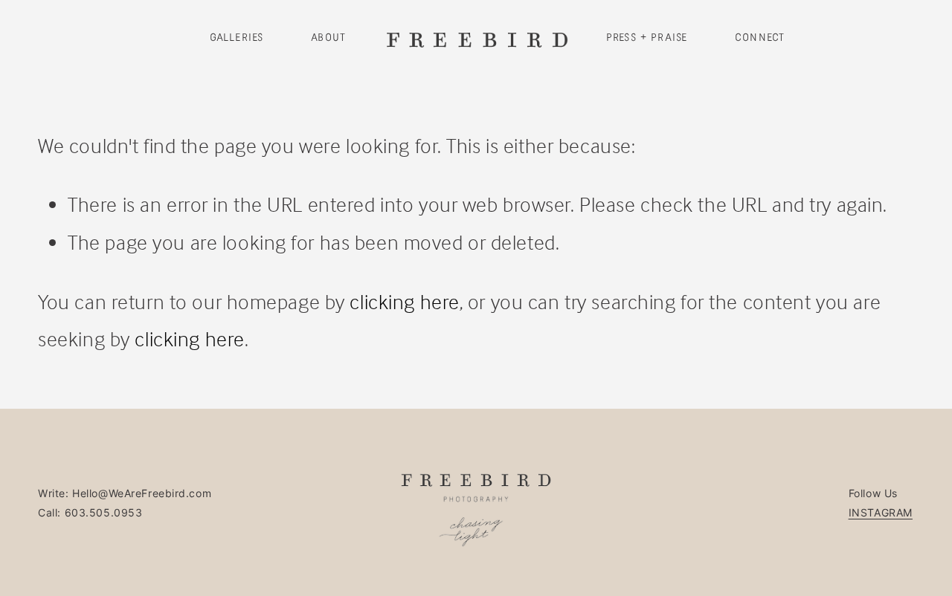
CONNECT (760, 38)
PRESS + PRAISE (646, 38)
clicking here (404, 301)
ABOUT (328, 38)
